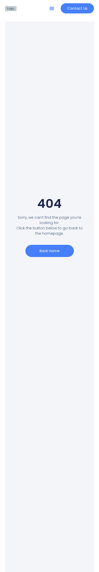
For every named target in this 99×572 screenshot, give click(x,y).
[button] (52, 8)
